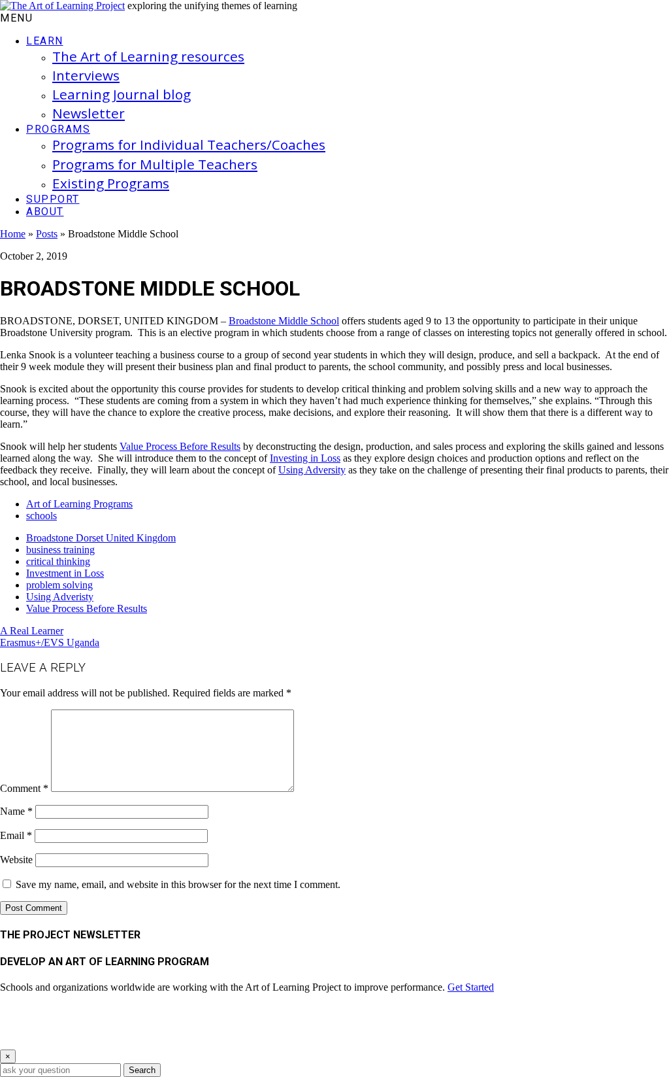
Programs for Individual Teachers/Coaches (188, 144)
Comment (24, 788)
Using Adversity (312, 469)
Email (16, 835)
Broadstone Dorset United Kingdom (101, 537)
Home (12, 233)
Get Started (471, 987)
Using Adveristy (59, 596)
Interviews (86, 75)
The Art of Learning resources (148, 56)
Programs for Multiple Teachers (154, 164)
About (45, 211)
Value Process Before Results (180, 446)
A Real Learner (31, 630)
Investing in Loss (305, 458)
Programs (58, 129)
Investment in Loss (65, 573)
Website (16, 859)
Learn (44, 41)
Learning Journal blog (121, 94)
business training (60, 549)
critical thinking (58, 561)
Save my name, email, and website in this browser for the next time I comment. (178, 884)
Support (53, 199)
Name (16, 811)
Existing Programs (110, 183)
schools (41, 515)
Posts (46, 233)
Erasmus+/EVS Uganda (49, 642)
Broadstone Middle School (284, 320)
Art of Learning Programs (79, 503)
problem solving (59, 584)
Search (142, 1070)
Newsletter (88, 113)
